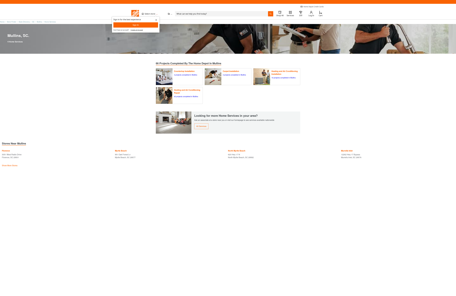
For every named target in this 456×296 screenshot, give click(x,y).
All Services (201, 126)
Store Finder (11, 22)
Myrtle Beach (121, 150)
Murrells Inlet (347, 150)
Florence (6, 150)
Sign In (136, 25)
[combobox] (221, 13)
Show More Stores (9, 165)
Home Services (50, 22)
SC (33, 22)
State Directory (24, 22)
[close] (156, 20)
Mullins (39, 22)
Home (2, 22)
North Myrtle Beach (236, 150)
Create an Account (137, 30)
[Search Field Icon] (270, 13)
